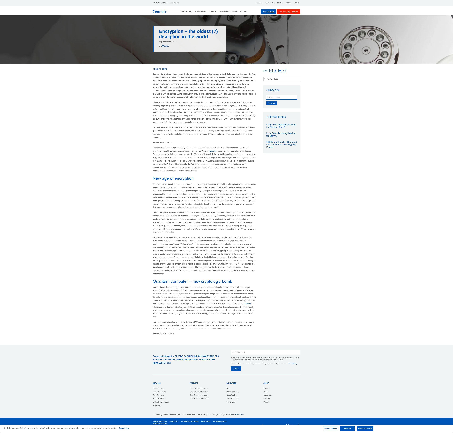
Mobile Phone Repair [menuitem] (161, 402)
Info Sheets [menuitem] (230, 402)
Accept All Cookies (365, 428)
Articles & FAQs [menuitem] (232, 398)
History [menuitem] (266, 392)
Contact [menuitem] (266, 388)
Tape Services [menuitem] (158, 395)
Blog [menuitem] (228, 388)
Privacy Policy (292, 364)
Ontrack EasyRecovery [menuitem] (199, 388)
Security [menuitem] (266, 398)
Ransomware (200, 11)
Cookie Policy (124, 428)
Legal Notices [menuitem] (205, 421)
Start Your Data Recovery (288, 12)
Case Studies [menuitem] (231, 395)
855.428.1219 (268, 12)
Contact (297, 3)
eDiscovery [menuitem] (157, 405)
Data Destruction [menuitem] (159, 392)
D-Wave (247, 304)
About (288, 3)
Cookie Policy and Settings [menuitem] (190, 421)
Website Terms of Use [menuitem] (160, 421)
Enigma (212, 151)
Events (280, 3)
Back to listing (160, 69)
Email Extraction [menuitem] (159, 398)
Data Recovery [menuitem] (158, 388)
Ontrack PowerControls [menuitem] (199, 392)
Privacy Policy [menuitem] (174, 421)
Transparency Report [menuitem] (220, 421)
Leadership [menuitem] (267, 395)
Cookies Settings (330, 428)
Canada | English (161, 3)
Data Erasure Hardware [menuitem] (199, 398)
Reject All (347, 428)
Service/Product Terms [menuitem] (160, 423)
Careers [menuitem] (266, 402)
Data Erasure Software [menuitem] (198, 395)
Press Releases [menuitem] (232, 392)
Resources (270, 3)
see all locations (237, 415)
